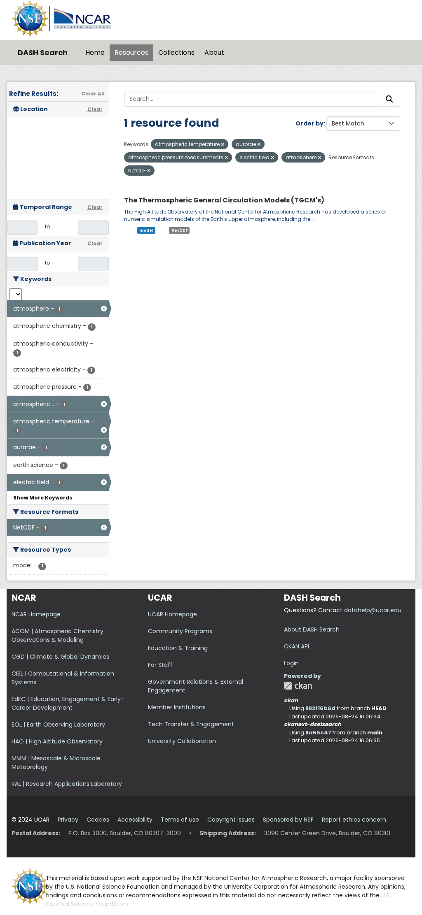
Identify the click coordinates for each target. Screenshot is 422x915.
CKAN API (296, 646)
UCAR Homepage (172, 614)
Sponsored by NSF (288, 819)
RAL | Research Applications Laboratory (67, 784)
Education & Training (178, 648)
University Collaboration (182, 741)
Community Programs (180, 631)
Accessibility (134, 819)
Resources (131, 52)
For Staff (160, 665)
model (146, 230)
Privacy (68, 819)
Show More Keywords (42, 497)
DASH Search (43, 52)
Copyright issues (231, 819)
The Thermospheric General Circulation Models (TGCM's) (224, 200)
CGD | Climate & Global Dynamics (60, 657)
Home (95, 52)
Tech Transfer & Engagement (191, 724)
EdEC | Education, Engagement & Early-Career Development (68, 703)
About (214, 52)
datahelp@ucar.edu (372, 610)
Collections (176, 52)
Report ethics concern (354, 819)
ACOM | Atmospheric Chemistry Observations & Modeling (57, 635)
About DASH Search (312, 629)
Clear (95, 109)
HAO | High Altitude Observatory (57, 741)
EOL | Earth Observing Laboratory (58, 724)
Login (291, 663)
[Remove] (222, 144)
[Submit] (389, 99)
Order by (309, 123)
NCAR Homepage (36, 614)
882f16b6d (320, 708)
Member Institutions (177, 707)
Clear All (93, 93)
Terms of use (180, 819)
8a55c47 (318, 732)
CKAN (298, 685)
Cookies (98, 819)
